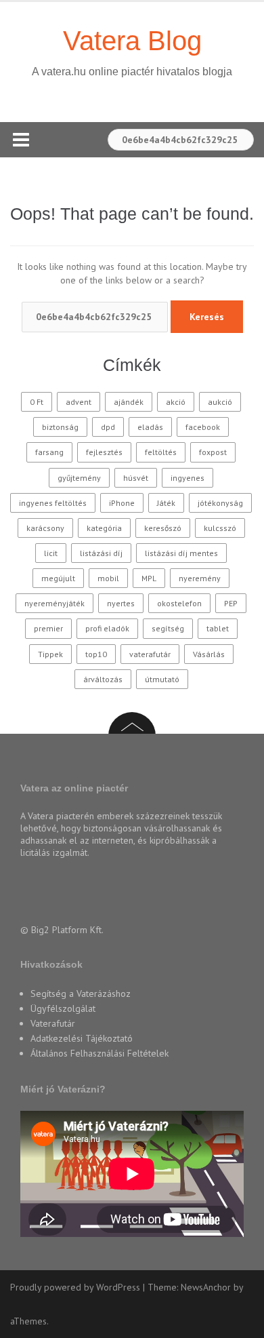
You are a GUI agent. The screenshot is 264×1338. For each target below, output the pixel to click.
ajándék (129, 402)
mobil (108, 578)
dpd (108, 427)
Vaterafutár (52, 1023)
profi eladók (107, 628)
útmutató (162, 679)
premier (48, 628)
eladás (150, 427)
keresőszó (162, 528)
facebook (202, 427)
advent (78, 402)
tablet (217, 628)
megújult (58, 578)
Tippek (50, 654)
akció (175, 402)
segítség (168, 628)
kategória (104, 528)
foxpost (213, 452)
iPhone (122, 503)
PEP (231, 603)
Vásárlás (209, 654)
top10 (96, 654)
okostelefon (179, 603)
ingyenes (187, 478)
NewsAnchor (206, 1287)
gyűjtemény (79, 478)
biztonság (60, 427)
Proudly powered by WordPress (75, 1287)
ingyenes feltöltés (53, 503)
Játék (166, 503)
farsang (49, 452)
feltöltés (161, 452)
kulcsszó (220, 528)
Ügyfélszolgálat (62, 1008)
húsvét (135, 478)
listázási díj (101, 553)
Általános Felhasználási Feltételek (99, 1053)
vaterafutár (150, 654)
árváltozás (103, 679)
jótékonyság (220, 503)
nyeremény (200, 578)
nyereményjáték (54, 603)
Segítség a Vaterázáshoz (80, 993)
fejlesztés (104, 452)
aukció (220, 402)
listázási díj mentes (181, 553)
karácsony (45, 528)
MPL (148, 578)
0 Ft (36, 402)
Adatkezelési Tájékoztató (81, 1038)
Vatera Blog (132, 41)
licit (51, 553)
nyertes (121, 603)
